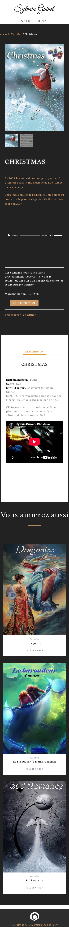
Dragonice (34, 643)
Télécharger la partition (20, 314)
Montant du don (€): (18, 294)
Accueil (4, 34)
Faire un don (24, 303)
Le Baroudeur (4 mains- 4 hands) (34, 761)
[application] (34, 235)
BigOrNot (16, 925)
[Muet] (51, 235)
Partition (16, 34)
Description (34, 352)
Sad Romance (34, 880)
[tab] (34, 352)
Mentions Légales (41, 925)
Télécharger (34, 650)
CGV (55, 925)
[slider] (58, 235)
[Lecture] (9, 235)
